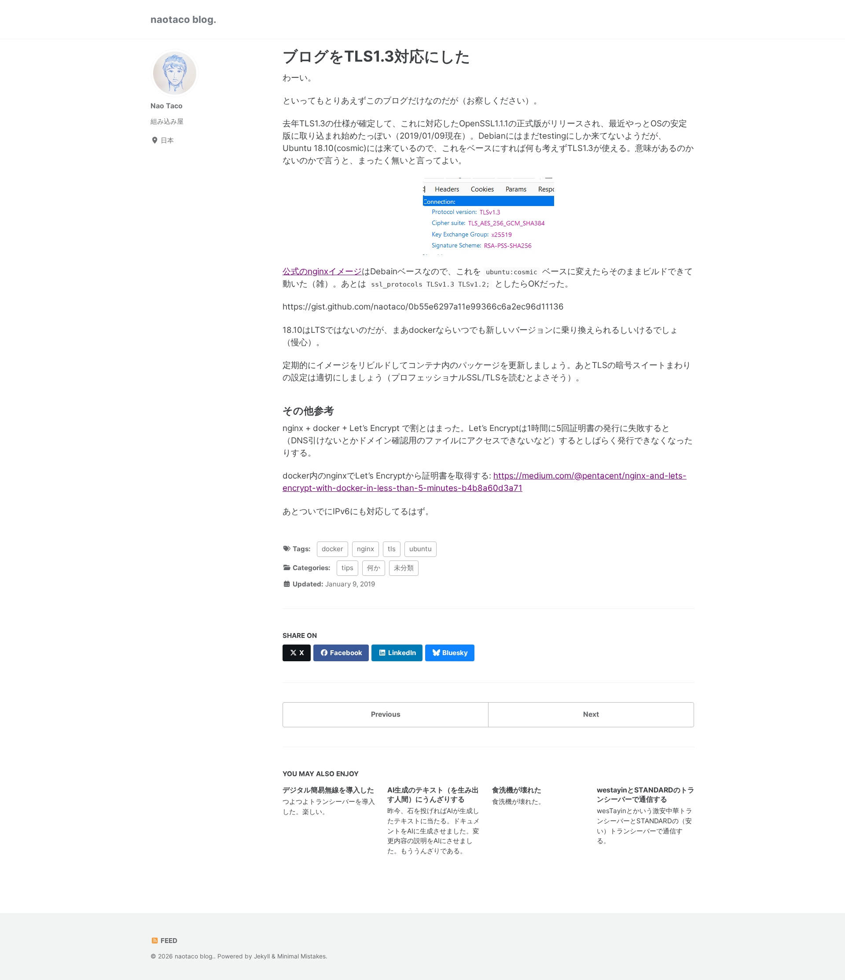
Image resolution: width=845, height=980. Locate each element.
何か (373, 568)
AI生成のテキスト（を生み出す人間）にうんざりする (433, 794)
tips (347, 568)
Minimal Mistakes (301, 956)
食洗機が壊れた (516, 790)
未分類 (404, 568)
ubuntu (420, 549)
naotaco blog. (184, 19)
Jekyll (262, 956)
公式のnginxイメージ (322, 271)
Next (591, 714)
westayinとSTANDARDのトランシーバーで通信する (645, 794)
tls (392, 549)
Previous (385, 714)
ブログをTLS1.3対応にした (376, 56)
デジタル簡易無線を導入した (328, 790)
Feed (168, 940)
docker (332, 549)
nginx (365, 549)
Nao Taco (167, 106)
